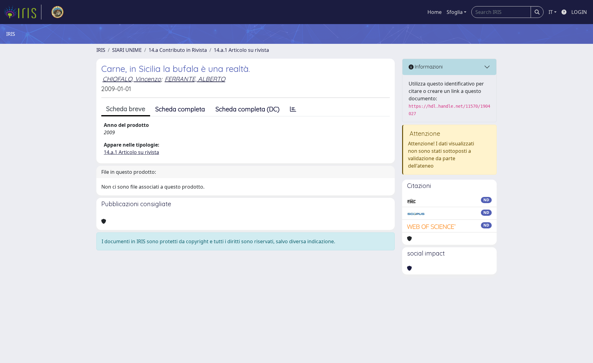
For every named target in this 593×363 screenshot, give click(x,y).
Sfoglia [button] (455, 12)
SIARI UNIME (127, 50)
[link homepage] (22, 12)
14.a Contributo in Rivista (178, 50)
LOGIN (579, 12)
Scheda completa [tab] (180, 109)
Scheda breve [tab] (125, 109)
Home (434, 12)
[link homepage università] (57, 12)
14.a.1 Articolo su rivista (241, 50)
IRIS (100, 50)
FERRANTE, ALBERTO (195, 79)
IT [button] (551, 12)
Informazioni (428, 67)
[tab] (293, 109)
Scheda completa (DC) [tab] (248, 109)
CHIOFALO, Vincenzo (132, 79)
